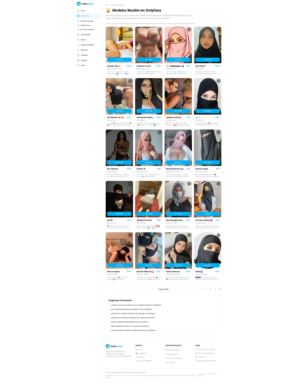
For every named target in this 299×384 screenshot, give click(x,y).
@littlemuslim (171, 69)
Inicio (83, 11)
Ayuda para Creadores (207, 361)
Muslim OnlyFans (117, 5)
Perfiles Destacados (173, 350)
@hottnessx (141, 120)
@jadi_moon (112, 223)
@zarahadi (199, 69)
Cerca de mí (170, 362)
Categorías (85, 16)
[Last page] (219, 289)
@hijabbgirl (141, 223)
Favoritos (84, 50)
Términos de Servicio (206, 353)
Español (84, 60)
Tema (83, 65)
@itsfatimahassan (173, 274)
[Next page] (215, 289)
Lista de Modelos (87, 45)
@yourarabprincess (114, 69)
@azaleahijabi (142, 171)
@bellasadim (171, 120)
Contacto (84, 55)
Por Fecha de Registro (173, 358)
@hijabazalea (200, 223)
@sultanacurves (143, 69)
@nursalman (112, 171)
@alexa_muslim (201, 274)
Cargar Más (163, 289)
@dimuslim (199, 120)
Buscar (83, 40)
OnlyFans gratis (171, 354)
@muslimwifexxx (143, 274)
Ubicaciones (85, 34)
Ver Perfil (119, 60)
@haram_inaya (201, 171)
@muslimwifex (171, 223)
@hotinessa (111, 120)
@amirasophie (112, 274)
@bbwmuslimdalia (173, 171)
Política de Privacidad (206, 349)
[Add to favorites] (130, 29)
